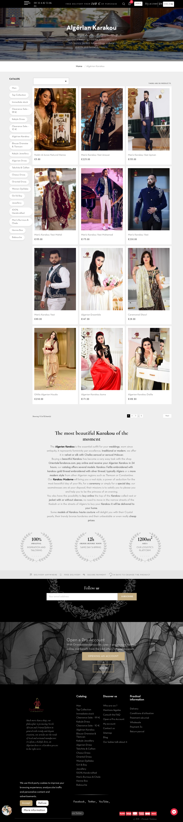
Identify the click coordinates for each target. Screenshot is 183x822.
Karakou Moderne (63, 479)
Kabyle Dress (18, 119)
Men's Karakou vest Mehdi (48, 235)
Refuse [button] (42, 803)
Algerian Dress (19, 161)
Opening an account (103, 656)
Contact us (109, 728)
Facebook (79, 801)
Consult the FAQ (111, 715)
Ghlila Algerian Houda (46, 394)
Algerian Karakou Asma (93, 394)
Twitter (91, 801)
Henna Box (17, 230)
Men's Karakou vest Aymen (142, 155)
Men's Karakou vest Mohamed (97, 235)
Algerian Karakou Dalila (140, 394)
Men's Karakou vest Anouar (95, 155)
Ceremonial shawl (137, 315)
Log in (103, 668)
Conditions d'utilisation (142, 713)
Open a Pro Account (113, 719)
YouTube (103, 801)
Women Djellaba (20, 189)
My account (109, 724)
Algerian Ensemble (91, 315)
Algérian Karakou (20, 137)
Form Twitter (76, 813)
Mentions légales (112, 710)
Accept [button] (26, 803)
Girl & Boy (17, 196)
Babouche (17, 237)
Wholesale (135, 722)
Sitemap (107, 733)
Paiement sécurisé (139, 718)
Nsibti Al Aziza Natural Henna (50, 155)
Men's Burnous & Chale (20, 221)
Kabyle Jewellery (20, 154)
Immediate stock (20, 102)
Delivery (134, 709)
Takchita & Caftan (20, 168)
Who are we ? (110, 706)
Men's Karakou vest (138, 235)
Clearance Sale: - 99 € (20, 110)
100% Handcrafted (18, 211)
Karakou (105, 433)
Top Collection (19, 95)
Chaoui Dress (18, 175)
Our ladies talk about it (115, 742)
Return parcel (137, 731)
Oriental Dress (19, 182)
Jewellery (16, 203)
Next (167, 416)
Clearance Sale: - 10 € (20, 128)
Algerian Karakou (65, 446)
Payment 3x (136, 727)
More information (34, 810)
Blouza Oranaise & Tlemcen (20, 145)
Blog (105, 737)
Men (14, 88)
